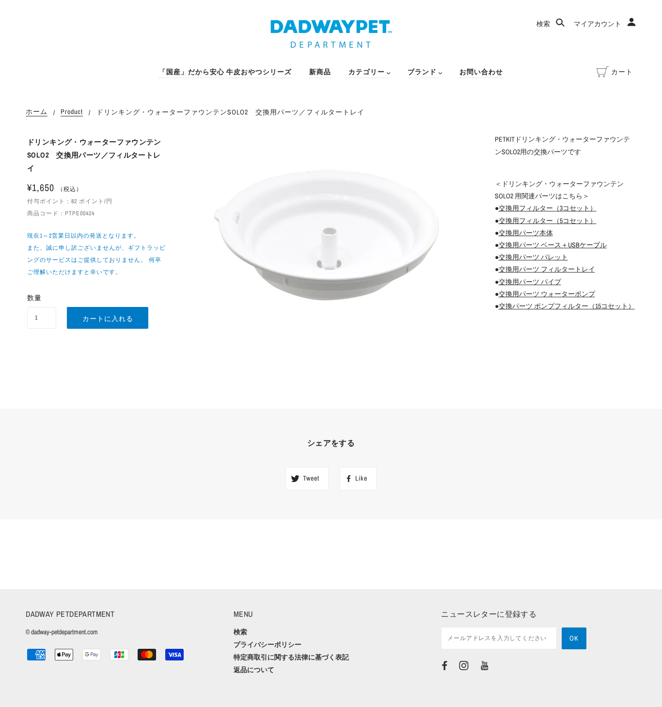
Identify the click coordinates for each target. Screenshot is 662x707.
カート (622, 71)
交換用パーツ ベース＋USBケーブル (553, 245)
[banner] (331, 34)
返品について (254, 669)
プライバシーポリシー (267, 644)
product (72, 112)
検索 (544, 23)
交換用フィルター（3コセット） (548, 208)
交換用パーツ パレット (533, 257)
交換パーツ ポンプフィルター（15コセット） (567, 306)
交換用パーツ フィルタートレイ (547, 269)
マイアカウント (598, 23)
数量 (34, 297)
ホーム (36, 112)
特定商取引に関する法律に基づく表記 (291, 657)
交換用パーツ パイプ (530, 281)
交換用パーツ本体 (526, 232)
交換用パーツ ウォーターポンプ (547, 293)
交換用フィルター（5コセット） (548, 220)
